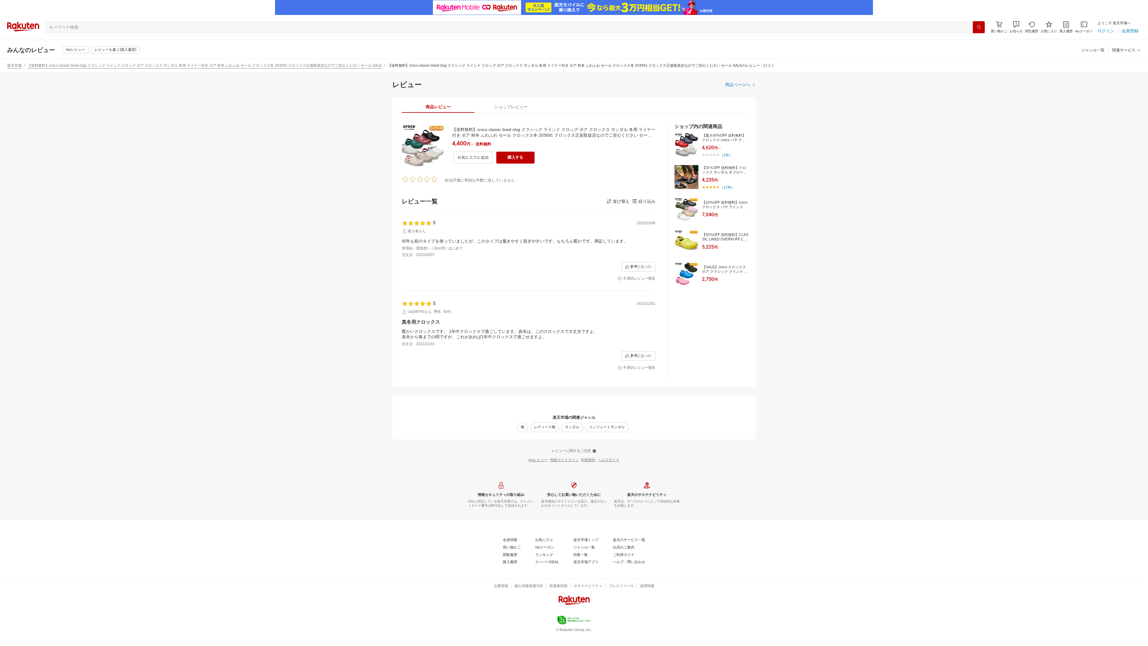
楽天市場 (14, 65)
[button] (1016, 27)
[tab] (438, 107)
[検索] (979, 27)
